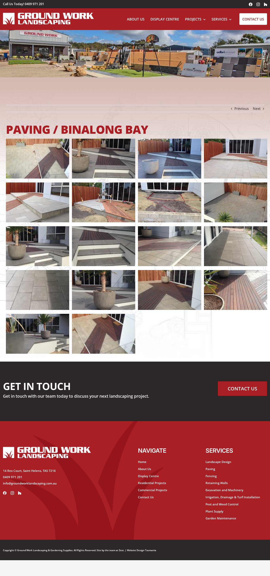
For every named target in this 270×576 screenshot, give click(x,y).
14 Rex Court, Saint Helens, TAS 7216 (29, 471)
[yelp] (19, 493)
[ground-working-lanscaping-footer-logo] (47, 448)
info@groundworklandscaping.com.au (30, 483)
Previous (241, 108)
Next (257, 108)
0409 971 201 (34, 4)
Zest (121, 550)
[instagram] (12, 493)
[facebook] (5, 493)
